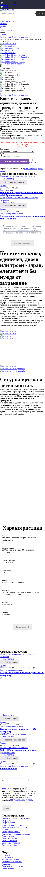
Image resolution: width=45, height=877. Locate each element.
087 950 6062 (27, 800)
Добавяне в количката (16, 161)
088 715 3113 (18, 4)
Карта (6, 808)
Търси (40, 13)
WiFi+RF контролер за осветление (18, 750)
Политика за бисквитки (12, 862)
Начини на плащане (10, 859)
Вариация (4, 149)
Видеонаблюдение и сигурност (15, 827)
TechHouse (6, 789)
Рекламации (7, 864)
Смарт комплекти (9, 841)
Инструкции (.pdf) (23, 627)
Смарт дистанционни (11, 832)
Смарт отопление (9, 838)
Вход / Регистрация (8, 21)
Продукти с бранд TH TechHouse (16, 818)
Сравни (3, 26)
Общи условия (8, 868)
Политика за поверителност (14, 866)
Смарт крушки (8, 836)
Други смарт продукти (11, 843)
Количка (3, 24)
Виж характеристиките (22, 243)
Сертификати (7, 857)
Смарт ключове (6, 190)
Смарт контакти (8, 823)
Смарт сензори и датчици (13, 825)
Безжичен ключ (8, 768)
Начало (3, 35)
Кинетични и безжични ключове (14, 37)
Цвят (2, 154)
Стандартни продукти (11, 845)
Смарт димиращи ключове (11, 670)
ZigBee (5, 829)
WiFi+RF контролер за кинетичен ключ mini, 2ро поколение (21, 194)
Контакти (6, 855)
